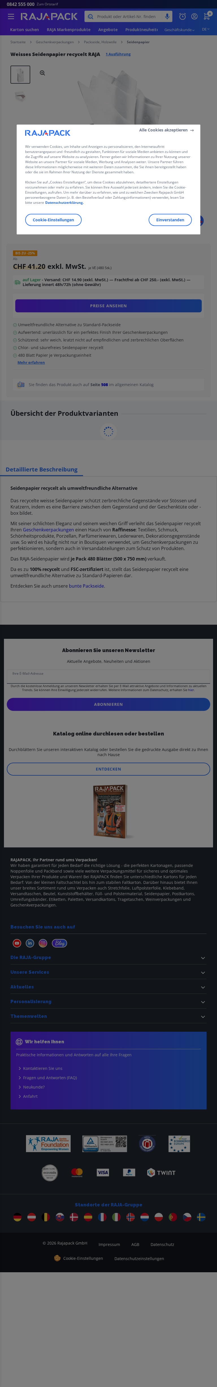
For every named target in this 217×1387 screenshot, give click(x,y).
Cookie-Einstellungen (53, 219)
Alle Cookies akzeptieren (163, 130)
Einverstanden (170, 219)
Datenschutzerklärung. (64, 202)
